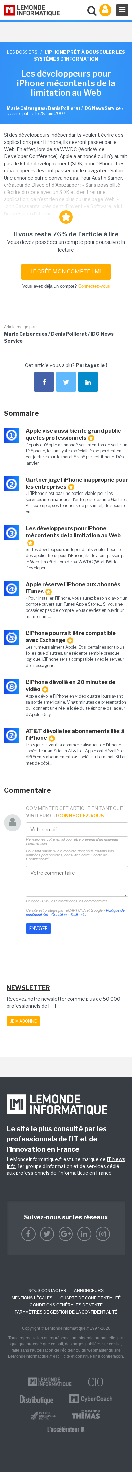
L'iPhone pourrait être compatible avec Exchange (71, 636)
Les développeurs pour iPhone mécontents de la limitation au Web (73, 532)
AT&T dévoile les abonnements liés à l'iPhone (75, 734)
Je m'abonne (23, 1021)
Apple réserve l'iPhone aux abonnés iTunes (73, 588)
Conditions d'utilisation (69, 915)
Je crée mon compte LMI (66, 271)
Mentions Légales (32, 1297)
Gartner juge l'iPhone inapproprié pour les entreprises (77, 483)
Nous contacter (47, 1290)
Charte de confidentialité (90, 1297)
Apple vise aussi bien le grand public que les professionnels (73, 434)
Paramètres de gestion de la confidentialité (66, 1312)
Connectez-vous (94, 286)
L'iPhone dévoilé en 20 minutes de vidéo (70, 685)
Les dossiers (22, 52)
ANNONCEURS (89, 1290)
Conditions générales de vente (66, 1305)
